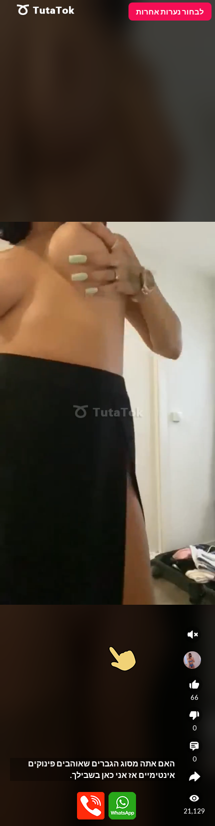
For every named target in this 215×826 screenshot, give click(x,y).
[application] (107, 413)
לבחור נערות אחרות (170, 11)
